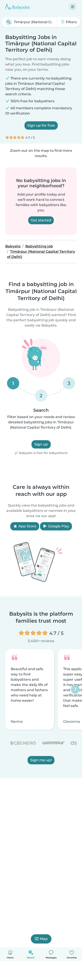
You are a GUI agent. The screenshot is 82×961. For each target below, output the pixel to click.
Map (44, 939)
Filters (71, 22)
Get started (41, 220)
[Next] (75, 689)
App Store (26, 526)
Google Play (58, 526)
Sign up (41, 444)
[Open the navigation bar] (72, 7)
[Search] (8, 22)
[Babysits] (17, 7)
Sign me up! (41, 760)
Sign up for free (41, 125)
